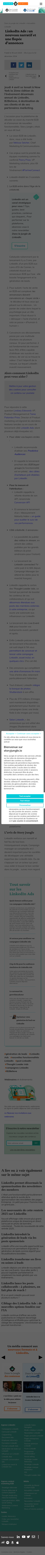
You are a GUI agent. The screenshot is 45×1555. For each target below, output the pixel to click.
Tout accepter (25, 796)
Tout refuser (25, 801)
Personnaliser (25, 805)
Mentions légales (19, 1552)
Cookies (29, 1552)
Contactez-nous (6, 1552)
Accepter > (11, 733)
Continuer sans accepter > (29, 733)
